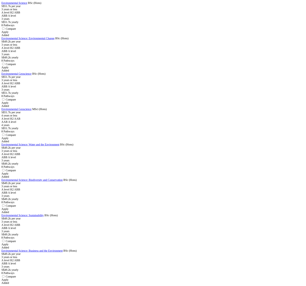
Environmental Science (14, 2)
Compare (11, 28)
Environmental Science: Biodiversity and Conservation (32, 179)
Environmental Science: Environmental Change (28, 38)
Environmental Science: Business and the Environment (32, 250)
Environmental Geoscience (16, 73)
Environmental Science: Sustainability (22, 215)
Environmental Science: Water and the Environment (30, 144)
